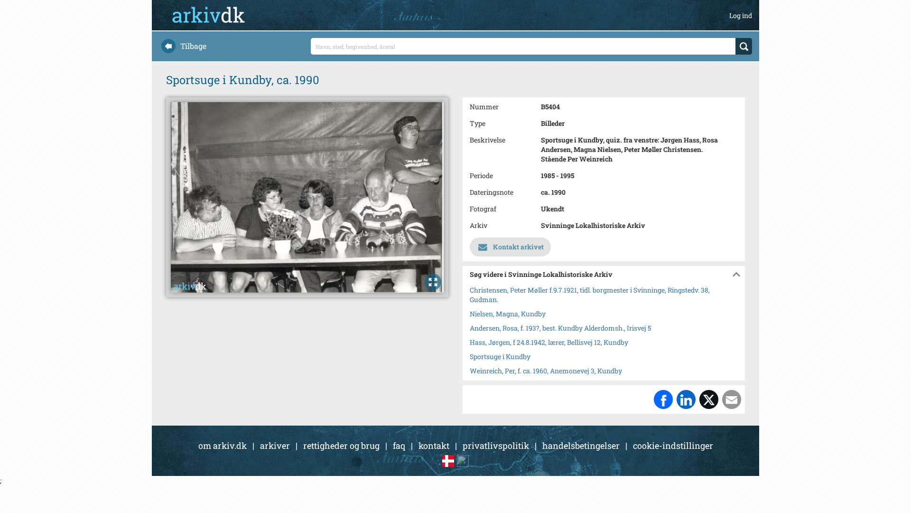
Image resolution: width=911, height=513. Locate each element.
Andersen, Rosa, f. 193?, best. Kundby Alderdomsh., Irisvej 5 (560, 327)
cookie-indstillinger (673, 445)
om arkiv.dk (222, 445)
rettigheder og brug (341, 445)
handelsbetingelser (581, 445)
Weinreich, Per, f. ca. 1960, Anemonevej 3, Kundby (546, 370)
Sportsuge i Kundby (500, 356)
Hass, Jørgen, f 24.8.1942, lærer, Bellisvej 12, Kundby (549, 342)
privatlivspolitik (496, 445)
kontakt (433, 445)
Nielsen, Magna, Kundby (508, 313)
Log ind (740, 15)
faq (399, 445)
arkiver (275, 445)
